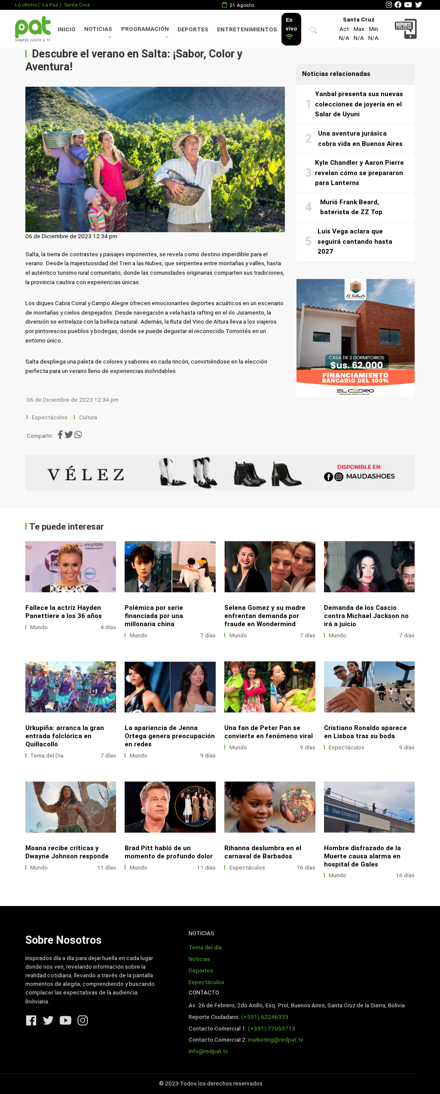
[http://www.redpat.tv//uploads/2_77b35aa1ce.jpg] (369, 807)
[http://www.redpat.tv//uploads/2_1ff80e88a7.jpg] (70, 807)
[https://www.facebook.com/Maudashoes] (220, 473)
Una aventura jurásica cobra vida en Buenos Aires (360, 139)
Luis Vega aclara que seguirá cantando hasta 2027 (355, 241)
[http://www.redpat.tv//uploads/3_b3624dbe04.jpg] (269, 807)
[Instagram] (389, 5)
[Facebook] (397, 5)
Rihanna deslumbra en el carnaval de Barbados (262, 852)
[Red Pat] (32, 28)
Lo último (26, 5)
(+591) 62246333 (264, 1017)
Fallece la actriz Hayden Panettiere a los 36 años (63, 612)
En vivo (291, 24)
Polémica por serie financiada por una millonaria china (154, 616)
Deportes (192, 29)
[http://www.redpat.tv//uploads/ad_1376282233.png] (70, 566)
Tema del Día (47, 755)
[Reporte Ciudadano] (407, 28)
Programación (145, 29)
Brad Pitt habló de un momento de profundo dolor (169, 852)
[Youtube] (408, 5)
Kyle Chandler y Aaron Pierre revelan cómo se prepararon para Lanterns (359, 173)
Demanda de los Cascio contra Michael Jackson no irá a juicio (366, 616)
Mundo (39, 627)
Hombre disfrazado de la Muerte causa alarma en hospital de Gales (362, 856)
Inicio (67, 29)
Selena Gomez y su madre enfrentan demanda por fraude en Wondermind (265, 616)
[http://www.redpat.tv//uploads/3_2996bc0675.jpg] (170, 566)
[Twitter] (418, 5)
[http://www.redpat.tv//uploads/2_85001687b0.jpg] (269, 686)
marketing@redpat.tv (275, 1039)
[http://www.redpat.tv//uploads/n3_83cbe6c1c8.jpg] (369, 686)
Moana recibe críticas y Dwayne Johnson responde (67, 852)
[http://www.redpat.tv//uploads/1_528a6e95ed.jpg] (170, 807)
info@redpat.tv (208, 1051)
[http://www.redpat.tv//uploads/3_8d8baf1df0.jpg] (170, 686)
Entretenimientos (247, 29)
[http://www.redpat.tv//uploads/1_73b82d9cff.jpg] (369, 566)
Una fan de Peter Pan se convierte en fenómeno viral (268, 732)
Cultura (88, 417)
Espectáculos (49, 417)
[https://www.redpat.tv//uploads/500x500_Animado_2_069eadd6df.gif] (355, 338)
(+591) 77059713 (271, 1028)
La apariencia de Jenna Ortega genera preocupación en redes (170, 736)
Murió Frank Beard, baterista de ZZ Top (351, 207)
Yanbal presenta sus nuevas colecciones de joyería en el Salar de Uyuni (359, 104)
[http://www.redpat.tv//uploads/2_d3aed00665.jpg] (269, 566)
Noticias (98, 29)
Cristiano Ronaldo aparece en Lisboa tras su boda (365, 732)
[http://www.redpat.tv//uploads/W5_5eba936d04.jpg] (70, 686)
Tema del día (205, 947)
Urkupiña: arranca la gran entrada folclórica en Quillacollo (64, 736)
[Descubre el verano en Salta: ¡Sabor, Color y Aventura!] (155, 160)
